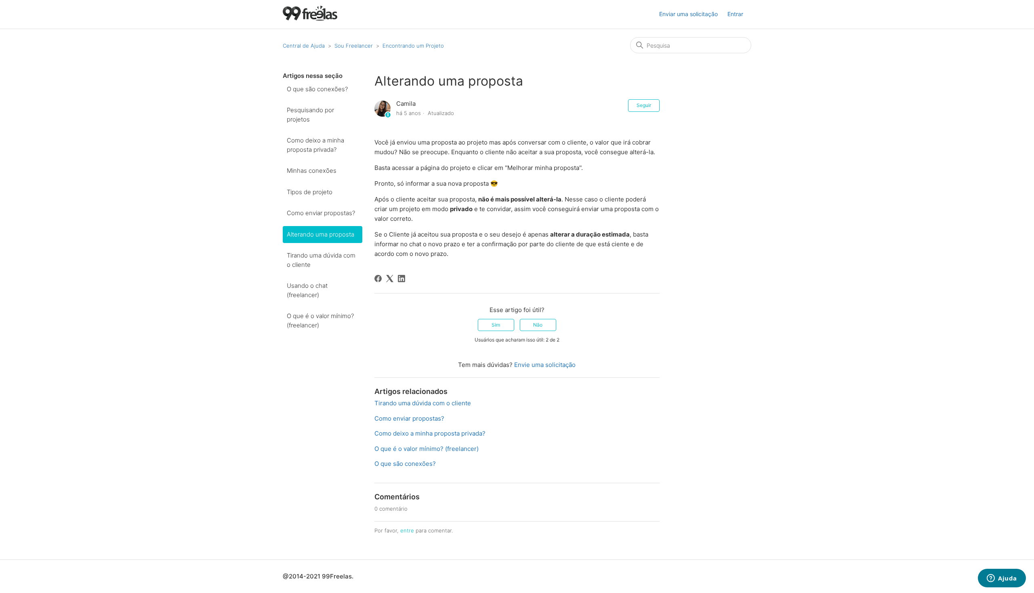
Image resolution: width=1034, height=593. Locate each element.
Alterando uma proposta (320, 234)
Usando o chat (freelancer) (307, 290)
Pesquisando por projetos (310, 114)
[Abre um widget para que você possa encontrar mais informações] (1002, 579)
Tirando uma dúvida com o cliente (321, 259)
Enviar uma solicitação (688, 13)
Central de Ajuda (304, 45)
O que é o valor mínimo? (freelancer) (320, 320)
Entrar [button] (735, 13)
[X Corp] (389, 278)
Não (537, 325)
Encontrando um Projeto (413, 45)
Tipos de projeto (309, 192)
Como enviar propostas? (321, 213)
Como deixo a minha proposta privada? (315, 144)
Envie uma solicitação (545, 365)
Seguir (644, 105)
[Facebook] (378, 278)
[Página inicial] (310, 18)
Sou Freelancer (353, 45)
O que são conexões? (317, 89)
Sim (496, 325)
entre (407, 530)
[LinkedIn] (401, 278)
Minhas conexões (311, 170)
